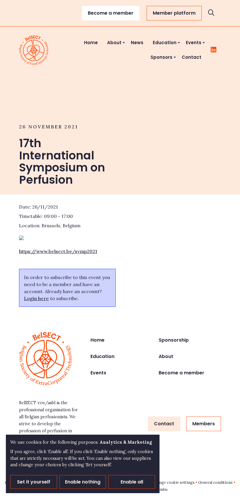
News (137, 42)
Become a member (110, 13)
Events (193, 42)
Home (91, 42)
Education (164, 42)
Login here (36, 298)
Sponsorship (174, 340)
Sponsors (161, 57)
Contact (191, 57)
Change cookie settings (173, 482)
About (114, 42)
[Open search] (211, 13)
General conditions (215, 482)
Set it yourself (33, 482)
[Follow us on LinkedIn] (213, 50)
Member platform (174, 13)
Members (203, 423)
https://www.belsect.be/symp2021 (58, 251)
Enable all (132, 482)
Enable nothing (82, 482)
